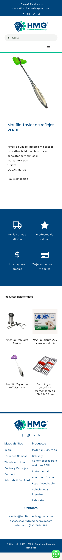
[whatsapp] (34, 14)
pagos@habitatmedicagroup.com (31, 520)
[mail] (39, 14)
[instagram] (28, 14)
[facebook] (23, 14)
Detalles (12, 323)
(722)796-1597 (38, 525)
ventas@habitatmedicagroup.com (31, 8)
